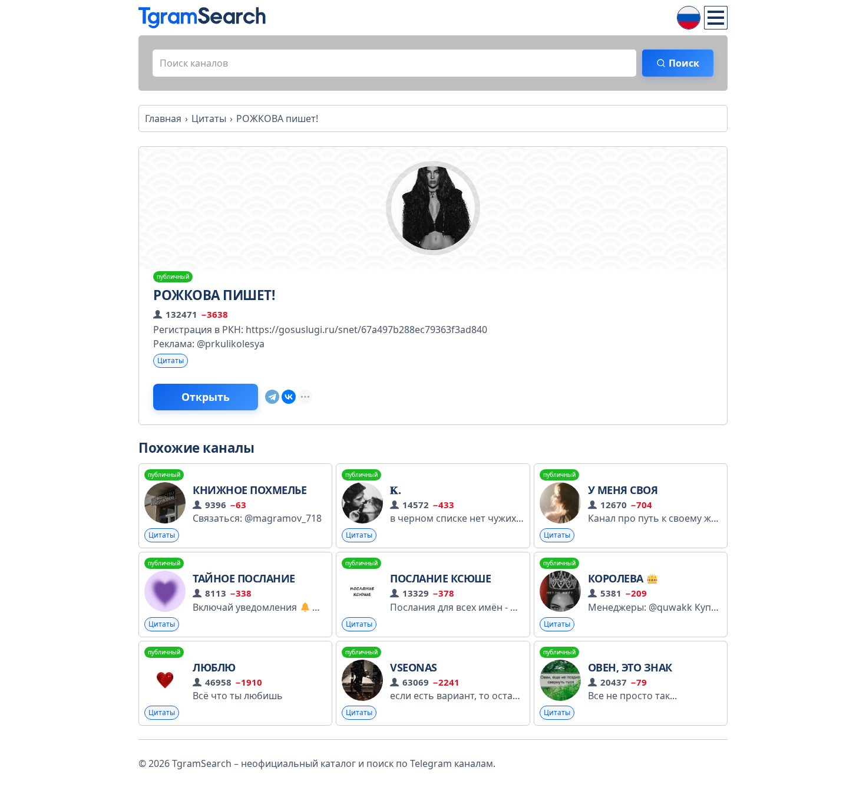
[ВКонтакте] (289, 397)
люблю (214, 667)
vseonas (413, 667)
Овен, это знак (630, 667)
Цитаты (170, 360)
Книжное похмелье (249, 490)
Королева (617, 578)
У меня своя (623, 490)
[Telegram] (272, 397)
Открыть (205, 397)
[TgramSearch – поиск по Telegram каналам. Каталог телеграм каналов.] (202, 17)
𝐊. (395, 490)
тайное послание (244, 578)
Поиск (684, 63)
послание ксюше (440, 578)
